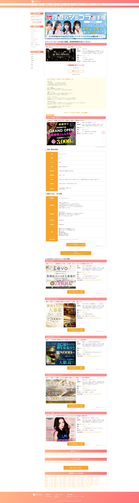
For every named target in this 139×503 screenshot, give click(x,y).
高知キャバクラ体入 (94, 485)
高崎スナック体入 (67, 8)
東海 (60, 4)
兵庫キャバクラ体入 (67, 479)
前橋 (32, 56)
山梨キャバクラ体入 (49, 485)
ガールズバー (33, 31)
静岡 (55, 6)
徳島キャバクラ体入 (76, 485)
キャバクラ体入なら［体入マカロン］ (37, 8)
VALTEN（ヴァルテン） (53, 299)
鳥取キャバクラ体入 (58, 483)
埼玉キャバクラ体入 (86, 476)
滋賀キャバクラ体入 (49, 480)
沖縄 (72, 6)
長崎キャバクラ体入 (94, 483)
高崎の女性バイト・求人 (50, 462)
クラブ (32, 33)
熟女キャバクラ (34, 42)
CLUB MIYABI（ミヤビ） (53, 337)
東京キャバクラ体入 (49, 476)
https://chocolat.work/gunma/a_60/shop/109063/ (91, 280)
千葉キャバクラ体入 (68, 476)
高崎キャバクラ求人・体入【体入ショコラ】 (54, 454)
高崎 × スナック (75, 71)
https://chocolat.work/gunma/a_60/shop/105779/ (91, 317)
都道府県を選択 (48, 496)
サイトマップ (57, 497)
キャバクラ (33, 29)
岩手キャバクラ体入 (76, 480)
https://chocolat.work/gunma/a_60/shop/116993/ (91, 356)
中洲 (65, 6)
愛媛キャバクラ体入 (58, 486)
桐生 (32, 64)
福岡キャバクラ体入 (67, 483)
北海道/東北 (88, 4)
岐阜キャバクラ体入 (85, 477)
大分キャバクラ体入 (67, 485)
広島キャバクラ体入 (58, 482)
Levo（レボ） (50, 261)
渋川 (32, 66)
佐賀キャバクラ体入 (85, 485)
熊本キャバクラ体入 (49, 486)
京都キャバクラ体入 (85, 479)
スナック (33, 35)
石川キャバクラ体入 (49, 482)
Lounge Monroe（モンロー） (54, 375)
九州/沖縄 (68, 4)
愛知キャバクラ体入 (58, 477)
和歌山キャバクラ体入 (85, 480)
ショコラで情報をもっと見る (75, 244)
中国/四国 (78, 4)
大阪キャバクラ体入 (49, 479)
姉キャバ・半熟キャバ (35, 44)
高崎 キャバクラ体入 (86, 272)
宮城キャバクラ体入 (58, 479)
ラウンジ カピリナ (52, 117)
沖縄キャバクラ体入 (86, 486)
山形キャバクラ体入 (94, 479)
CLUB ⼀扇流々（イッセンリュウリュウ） (58, 413)
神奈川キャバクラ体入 (58, 476)
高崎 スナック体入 (86, 55)
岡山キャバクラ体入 (76, 482)
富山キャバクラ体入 (85, 482)
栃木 (32, 6)
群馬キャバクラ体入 (50, 8)
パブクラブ (33, 40)
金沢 (69, 6)
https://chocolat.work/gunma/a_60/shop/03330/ (91, 394)
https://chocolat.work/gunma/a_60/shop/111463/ (91, 432)
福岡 (62, 6)
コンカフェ (33, 46)
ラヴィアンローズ (51, 44)
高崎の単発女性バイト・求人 (62, 462)
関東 (38, 4)
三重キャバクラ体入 (76, 477)
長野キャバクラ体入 (76, 483)
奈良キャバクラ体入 (67, 480)
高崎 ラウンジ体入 (86, 386)
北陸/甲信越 (99, 4)
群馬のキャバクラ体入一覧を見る (76, 253)
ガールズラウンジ (34, 38)
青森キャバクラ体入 (95, 480)
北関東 (46, 4)
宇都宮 (36, 6)
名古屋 (51, 6)
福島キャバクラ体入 (76, 479)
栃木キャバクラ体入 (77, 476)
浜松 (58, 6)
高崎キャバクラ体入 (59, 8)
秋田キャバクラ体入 (58, 480)
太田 (32, 62)
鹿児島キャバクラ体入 (76, 486)
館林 (32, 68)
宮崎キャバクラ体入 (67, 486)
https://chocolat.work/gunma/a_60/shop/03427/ (68, 239)
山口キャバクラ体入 (94, 482)
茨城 (40, 6)
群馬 (43, 6)
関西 (53, 4)
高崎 (32, 58)
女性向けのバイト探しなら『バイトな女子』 (75, 496)
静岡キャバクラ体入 (67, 477)
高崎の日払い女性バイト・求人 (74, 462)
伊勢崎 (32, 60)
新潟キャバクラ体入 (49, 483)
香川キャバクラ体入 (58, 485)
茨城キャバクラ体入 (95, 476)
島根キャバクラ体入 (85, 483)
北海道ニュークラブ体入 (95, 477)
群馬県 (83, 59)
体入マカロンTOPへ (76, 468)
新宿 (47, 6)
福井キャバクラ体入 (67, 482)
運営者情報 (57, 496)
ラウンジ (33, 37)
